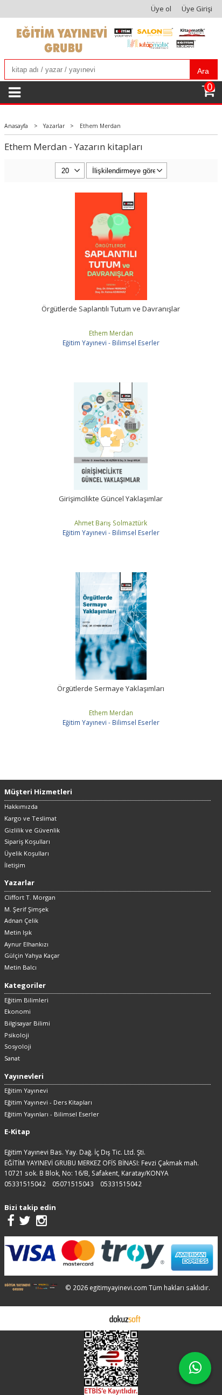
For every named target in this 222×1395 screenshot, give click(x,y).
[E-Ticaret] (125, 1318)
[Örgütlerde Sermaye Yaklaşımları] (111, 577)
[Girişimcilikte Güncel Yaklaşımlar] (111, 387)
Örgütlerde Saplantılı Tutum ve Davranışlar (110, 309)
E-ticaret (94, 1318)
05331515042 (25, 1183)
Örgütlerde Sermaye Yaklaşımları (110, 688)
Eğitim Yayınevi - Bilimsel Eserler (111, 342)
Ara (203, 71)
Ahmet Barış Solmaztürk (110, 522)
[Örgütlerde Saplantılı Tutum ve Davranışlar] (111, 197)
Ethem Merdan (111, 333)
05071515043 (73, 1183)
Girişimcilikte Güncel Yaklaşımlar (111, 498)
